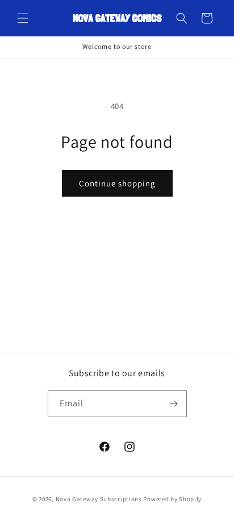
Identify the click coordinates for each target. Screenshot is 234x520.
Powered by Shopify (172, 499)
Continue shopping (117, 183)
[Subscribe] (173, 403)
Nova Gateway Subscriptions (99, 499)
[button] (22, 18)
